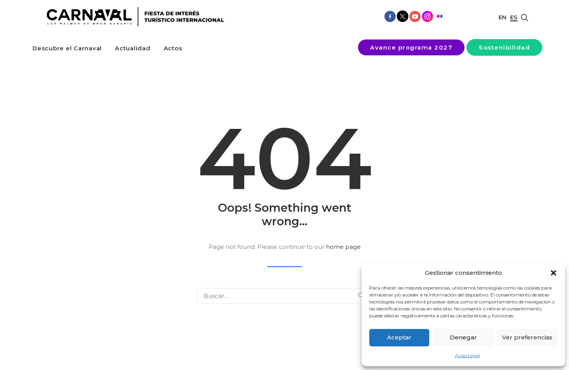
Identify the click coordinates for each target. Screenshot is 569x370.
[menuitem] (67, 48)
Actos (173, 48)
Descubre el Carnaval (67, 48)
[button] (553, 273)
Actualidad (133, 48)
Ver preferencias (527, 337)
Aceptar (399, 337)
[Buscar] (284, 296)
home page (343, 246)
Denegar (463, 337)
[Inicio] (133, 17)
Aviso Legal (467, 355)
